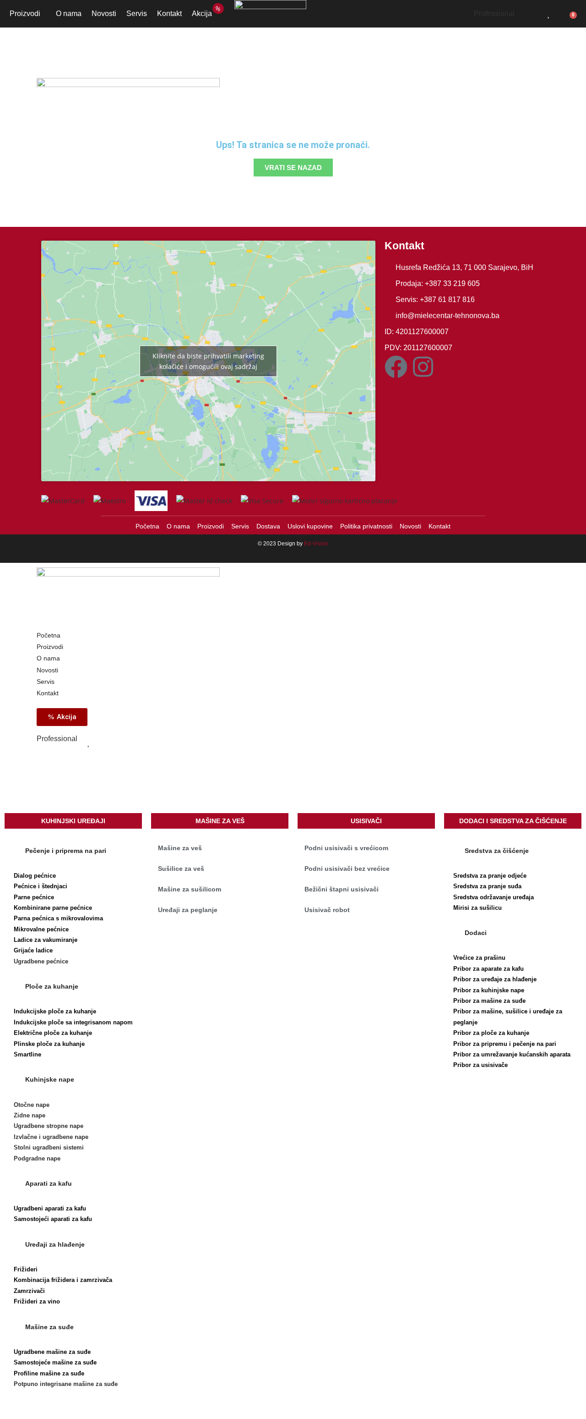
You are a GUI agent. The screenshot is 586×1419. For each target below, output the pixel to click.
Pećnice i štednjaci (40, 886)
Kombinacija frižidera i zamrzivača (63, 1279)
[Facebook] (396, 366)
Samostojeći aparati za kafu (53, 1219)
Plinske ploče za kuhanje (49, 1043)
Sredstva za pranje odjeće (489, 875)
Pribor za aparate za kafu (488, 968)
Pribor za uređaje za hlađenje (495, 979)
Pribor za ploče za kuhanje (491, 1032)
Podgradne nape (37, 1158)
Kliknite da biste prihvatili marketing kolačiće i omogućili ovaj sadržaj (208, 361)
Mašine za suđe (49, 1327)
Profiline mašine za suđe (49, 1373)
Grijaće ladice (33, 950)
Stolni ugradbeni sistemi (49, 1147)
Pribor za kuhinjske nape (488, 990)
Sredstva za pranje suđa (487, 886)
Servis (136, 13)
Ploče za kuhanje (51, 986)
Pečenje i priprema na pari (65, 850)
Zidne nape (29, 1115)
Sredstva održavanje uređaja (493, 897)
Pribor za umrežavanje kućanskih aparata (511, 1054)
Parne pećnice (34, 897)
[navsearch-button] (533, 12)
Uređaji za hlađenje (55, 1244)
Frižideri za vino (37, 1301)
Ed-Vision (316, 543)
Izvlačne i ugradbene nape (51, 1136)
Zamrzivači (29, 1290)
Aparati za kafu (48, 1183)
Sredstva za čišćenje (497, 850)
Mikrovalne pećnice (41, 929)
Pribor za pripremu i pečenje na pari (504, 1043)
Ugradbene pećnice (41, 961)
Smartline (27, 1054)
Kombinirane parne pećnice (53, 907)
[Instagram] (423, 366)
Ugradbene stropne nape (48, 1125)
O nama (68, 13)
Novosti (104, 13)
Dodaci (476, 932)
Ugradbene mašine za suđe (52, 1351)
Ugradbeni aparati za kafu (50, 1208)
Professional (494, 13)
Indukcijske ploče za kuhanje (55, 1011)
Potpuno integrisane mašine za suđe (66, 1383)
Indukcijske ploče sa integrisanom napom (73, 1022)
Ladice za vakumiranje (45, 939)
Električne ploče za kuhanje (53, 1032)
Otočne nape (31, 1104)
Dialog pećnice (35, 875)
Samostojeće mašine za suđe (55, 1362)
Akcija (204, 12)
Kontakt (169, 13)
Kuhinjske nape (49, 1079)
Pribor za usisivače (480, 1065)
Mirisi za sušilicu (477, 907)
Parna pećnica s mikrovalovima (58, 918)
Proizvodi (25, 13)
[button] (73, 851)
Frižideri (26, 1269)
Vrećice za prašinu (479, 957)
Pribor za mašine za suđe (489, 1000)
